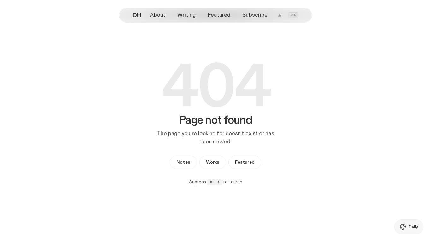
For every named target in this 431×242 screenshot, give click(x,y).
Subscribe (255, 14)
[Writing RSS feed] (279, 15)
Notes (183, 162)
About (157, 14)
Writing (186, 14)
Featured (219, 14)
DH (137, 15)
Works (212, 162)
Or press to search (216, 182)
